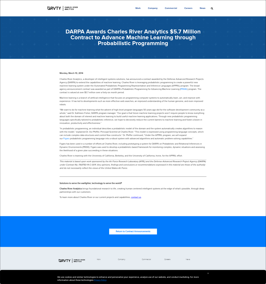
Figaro (66, 138)
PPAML (184, 89)
